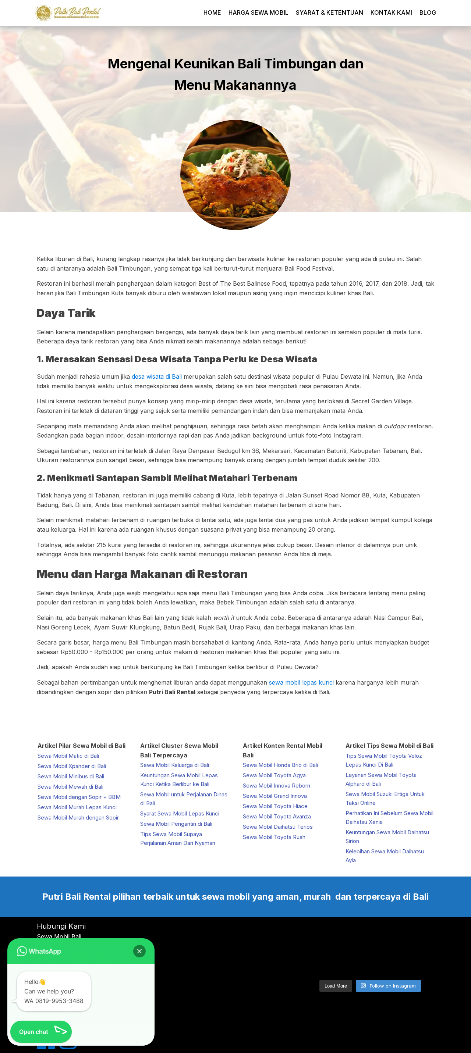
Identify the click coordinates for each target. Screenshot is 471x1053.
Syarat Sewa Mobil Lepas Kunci (179, 813)
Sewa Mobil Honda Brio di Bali (280, 764)
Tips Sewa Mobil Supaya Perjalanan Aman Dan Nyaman (177, 838)
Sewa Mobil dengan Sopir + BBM (79, 796)
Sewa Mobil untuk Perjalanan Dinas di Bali (183, 799)
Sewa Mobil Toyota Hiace (275, 806)
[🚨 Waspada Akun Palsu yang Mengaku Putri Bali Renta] (370, 962)
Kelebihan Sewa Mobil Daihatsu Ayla (385, 856)
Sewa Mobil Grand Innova (275, 795)
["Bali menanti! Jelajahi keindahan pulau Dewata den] (326, 936)
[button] (139, 951)
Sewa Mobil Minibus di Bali (71, 776)
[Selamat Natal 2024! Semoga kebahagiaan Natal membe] (414, 962)
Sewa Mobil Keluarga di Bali (174, 764)
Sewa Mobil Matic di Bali (68, 755)
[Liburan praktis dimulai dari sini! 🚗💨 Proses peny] (326, 962)
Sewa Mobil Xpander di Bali (72, 766)
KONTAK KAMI (391, 12)
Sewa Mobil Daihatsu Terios (278, 826)
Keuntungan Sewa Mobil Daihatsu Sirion (387, 837)
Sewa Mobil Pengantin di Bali (176, 823)
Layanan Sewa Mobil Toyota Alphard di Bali (381, 779)
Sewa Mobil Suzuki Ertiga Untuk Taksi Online (385, 798)
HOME (212, 12)
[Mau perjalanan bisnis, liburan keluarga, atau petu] (370, 936)
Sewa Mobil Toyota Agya (274, 775)
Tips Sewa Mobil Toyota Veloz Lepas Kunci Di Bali (384, 760)
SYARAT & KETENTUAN (329, 12)
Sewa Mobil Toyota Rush (274, 837)
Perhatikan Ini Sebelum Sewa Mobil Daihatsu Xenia (389, 817)
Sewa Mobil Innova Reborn (276, 785)
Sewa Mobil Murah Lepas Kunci (77, 807)
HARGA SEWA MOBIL (258, 12)
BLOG (427, 12)
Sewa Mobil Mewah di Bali (70, 786)
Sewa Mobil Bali (59, 936)
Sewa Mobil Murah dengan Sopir (78, 817)
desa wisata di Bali (157, 376)
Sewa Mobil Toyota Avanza (277, 816)
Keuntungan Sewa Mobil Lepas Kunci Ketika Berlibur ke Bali (179, 780)
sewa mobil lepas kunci (301, 682)
